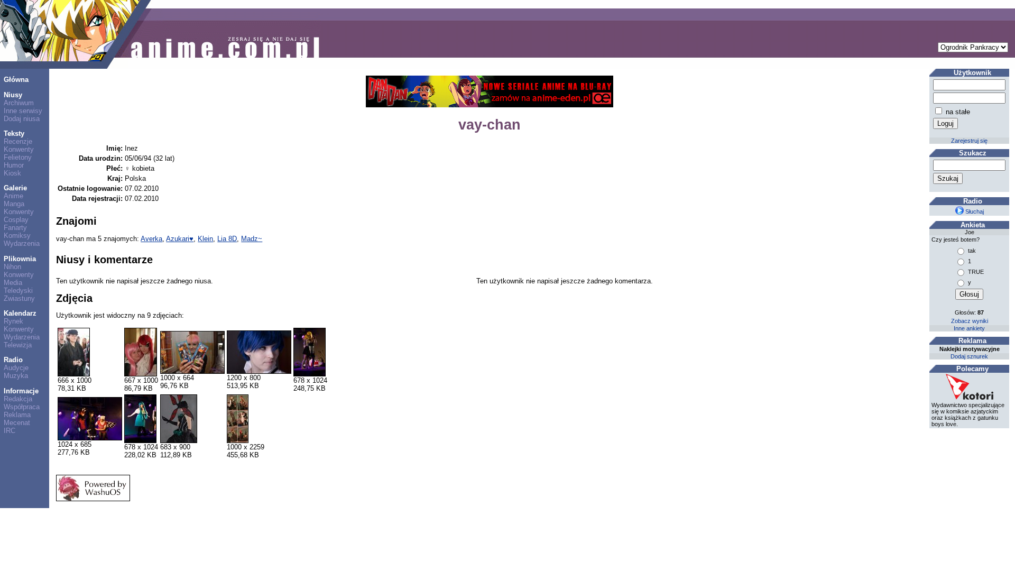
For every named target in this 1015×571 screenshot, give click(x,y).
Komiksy (17, 236)
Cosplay (16, 220)
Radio (13, 360)
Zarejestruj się (969, 140)
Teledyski (18, 290)
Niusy (13, 95)
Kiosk (12, 173)
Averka (151, 239)
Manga (14, 204)
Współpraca (22, 407)
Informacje (21, 391)
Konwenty (19, 149)
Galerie (15, 188)
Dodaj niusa (22, 119)
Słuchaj (974, 211)
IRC (9, 431)
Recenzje (18, 141)
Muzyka (16, 376)
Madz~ (251, 239)
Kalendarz (20, 313)
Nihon (12, 267)
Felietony (18, 157)
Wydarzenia (22, 243)
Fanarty (15, 228)
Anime (13, 196)
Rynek (13, 321)
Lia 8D (227, 239)
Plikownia (20, 259)
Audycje (16, 368)
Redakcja (18, 399)
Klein (205, 239)
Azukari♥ (179, 239)
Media (13, 283)
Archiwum (19, 103)
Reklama (17, 415)
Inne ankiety (969, 328)
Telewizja (18, 345)
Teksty (14, 133)
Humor (14, 165)
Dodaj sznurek (969, 356)
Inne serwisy (23, 111)
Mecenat (17, 423)
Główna (16, 80)
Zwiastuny (19, 298)
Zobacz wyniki (969, 321)
